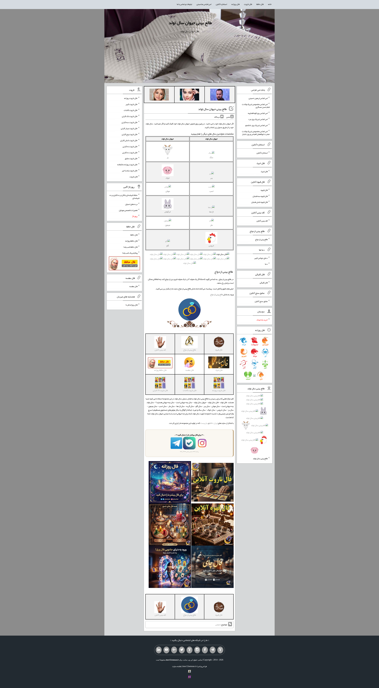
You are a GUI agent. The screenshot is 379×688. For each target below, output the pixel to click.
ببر (211, 178)
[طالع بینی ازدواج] (189, 310)
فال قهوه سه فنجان (260, 196)
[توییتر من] (182, 650)
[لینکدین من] (159, 650)
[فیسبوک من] (205, 650)
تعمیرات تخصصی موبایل (128, 210)
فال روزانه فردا (132, 305)
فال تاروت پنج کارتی (130, 134)
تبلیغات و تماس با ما (184, 4)
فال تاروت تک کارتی (130, 116)
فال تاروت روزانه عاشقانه (127, 164)
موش (168, 191)
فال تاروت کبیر (132, 104)
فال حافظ (260, 4)
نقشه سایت (176, 666)
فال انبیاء (264, 171)
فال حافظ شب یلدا (130, 247)
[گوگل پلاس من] (174, 650)
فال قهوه (264, 190)
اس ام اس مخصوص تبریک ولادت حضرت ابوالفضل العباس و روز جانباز (256, 132)
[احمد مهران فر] (219, 95)
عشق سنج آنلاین (261, 301)
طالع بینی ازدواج (261, 239)
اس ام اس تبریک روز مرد (258, 119)
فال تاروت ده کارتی (130, 152)
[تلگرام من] (213, 650)
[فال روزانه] (170, 483)
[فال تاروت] (212, 483)
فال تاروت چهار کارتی (129, 128)
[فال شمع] (170, 525)
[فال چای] (212, 567)
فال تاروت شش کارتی (129, 140)
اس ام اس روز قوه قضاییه (258, 113)
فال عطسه (133, 286)
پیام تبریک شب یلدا (130, 253)
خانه (270, 4)
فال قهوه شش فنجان (259, 202)
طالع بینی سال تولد (260, 458)
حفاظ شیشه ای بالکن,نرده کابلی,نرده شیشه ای (125, 196)
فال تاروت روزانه (131, 98)
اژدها (211, 212)
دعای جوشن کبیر (261, 258)
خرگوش (167, 212)
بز (167, 157)
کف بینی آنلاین (262, 221)
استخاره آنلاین (221, 4)
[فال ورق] (170, 567)
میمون (167, 225)
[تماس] (189, 650)
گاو (167, 245)
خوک (168, 178)
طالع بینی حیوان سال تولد (190, 22)
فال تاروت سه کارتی (130, 122)
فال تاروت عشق (131, 158)
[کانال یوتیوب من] (166, 650)
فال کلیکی (264, 282)
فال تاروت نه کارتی (130, 146)
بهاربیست (204, 423)
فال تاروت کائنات (131, 110)
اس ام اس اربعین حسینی (258, 98)
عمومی (218, 624)
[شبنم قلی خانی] (159, 95)
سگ (211, 157)
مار (211, 225)
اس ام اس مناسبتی (203, 4)
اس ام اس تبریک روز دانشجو (256, 125)
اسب (211, 191)
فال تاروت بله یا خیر (130, 170)
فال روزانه (235, 4)
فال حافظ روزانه (131, 241)
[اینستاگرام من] (197, 650)
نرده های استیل (131, 204)
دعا (266, 264)
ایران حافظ (213, 423)
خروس (211, 245)
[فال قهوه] (212, 525)
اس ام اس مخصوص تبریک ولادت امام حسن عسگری (256, 105)
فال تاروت (248, 4)
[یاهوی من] (220, 650)
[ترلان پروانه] (189, 95)
